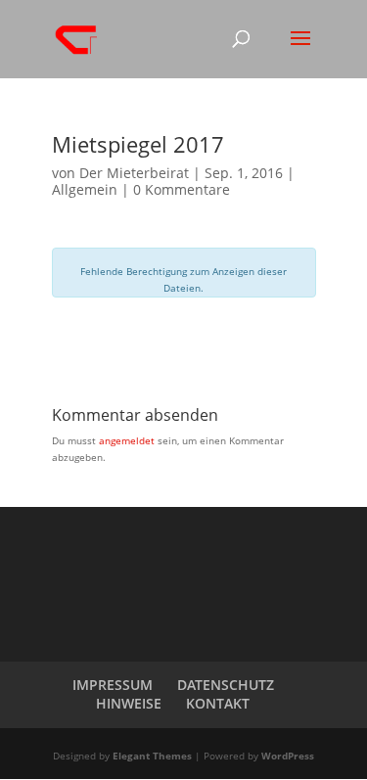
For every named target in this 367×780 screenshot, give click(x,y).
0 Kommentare (181, 189)
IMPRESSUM (112, 684)
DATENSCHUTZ (225, 684)
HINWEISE (128, 703)
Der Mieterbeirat (134, 172)
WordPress (287, 755)
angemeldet (127, 440)
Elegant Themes (152, 755)
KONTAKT (218, 703)
